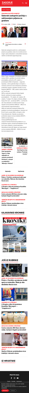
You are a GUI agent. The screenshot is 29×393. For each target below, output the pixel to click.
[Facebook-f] (11, 378)
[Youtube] (17, 378)
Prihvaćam (5, 390)
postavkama (4, 387)
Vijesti (4, 9)
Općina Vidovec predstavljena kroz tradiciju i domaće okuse (13, 202)
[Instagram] (14, 378)
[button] (23, 3)
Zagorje (8, 9)
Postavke (13, 390)
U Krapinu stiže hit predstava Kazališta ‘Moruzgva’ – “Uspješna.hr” (13, 186)
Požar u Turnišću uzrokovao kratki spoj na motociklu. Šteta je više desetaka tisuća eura (13, 178)
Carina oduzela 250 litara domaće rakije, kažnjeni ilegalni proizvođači (14, 194)
